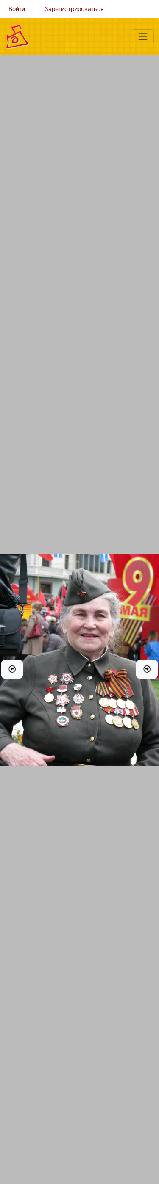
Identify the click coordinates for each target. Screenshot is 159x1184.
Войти (16, 9)
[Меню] (143, 36)
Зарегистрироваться (74, 9)
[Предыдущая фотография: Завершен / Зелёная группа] (12, 669)
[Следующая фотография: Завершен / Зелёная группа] (147, 669)
